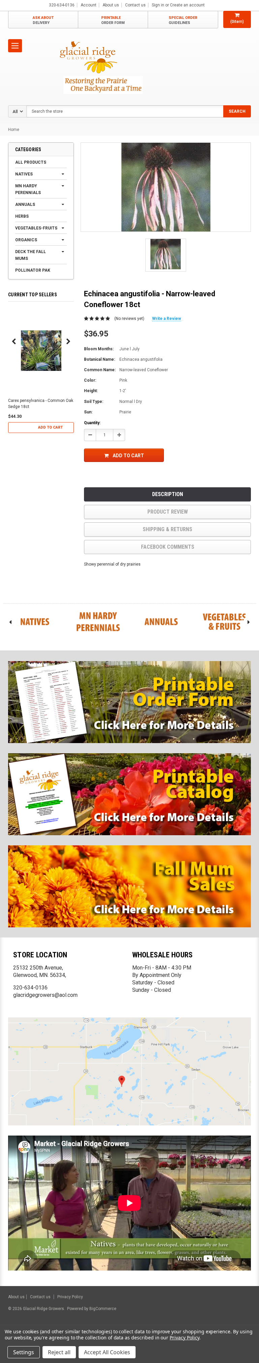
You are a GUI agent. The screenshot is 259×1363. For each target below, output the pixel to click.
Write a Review (166, 318)
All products (30, 162)
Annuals (25, 204)
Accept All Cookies (107, 1352)
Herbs (22, 216)
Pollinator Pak (32, 270)
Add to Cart (50, 427)
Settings (23, 1352)
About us (111, 5)
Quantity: (92, 422)
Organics (26, 240)
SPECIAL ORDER (183, 20)
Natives (24, 174)
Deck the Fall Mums (30, 255)
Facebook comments (167, 547)
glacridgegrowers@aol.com (45, 995)
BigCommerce (102, 1308)
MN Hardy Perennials (28, 189)
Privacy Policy (70, 1296)
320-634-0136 (30, 987)
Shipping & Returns (167, 529)
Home (13, 129)
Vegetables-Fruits (36, 228)
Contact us (135, 5)
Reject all (59, 1352)
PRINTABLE (113, 20)
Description (167, 494)
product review (167, 512)
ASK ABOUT (43, 20)
